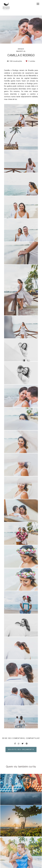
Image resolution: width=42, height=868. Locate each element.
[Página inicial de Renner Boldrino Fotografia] (6, 6)
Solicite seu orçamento (21, 749)
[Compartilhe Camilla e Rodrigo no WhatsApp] (18, 744)
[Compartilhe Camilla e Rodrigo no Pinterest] (27, 744)
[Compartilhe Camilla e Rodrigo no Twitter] (22, 744)
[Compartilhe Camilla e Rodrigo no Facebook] (15, 744)
